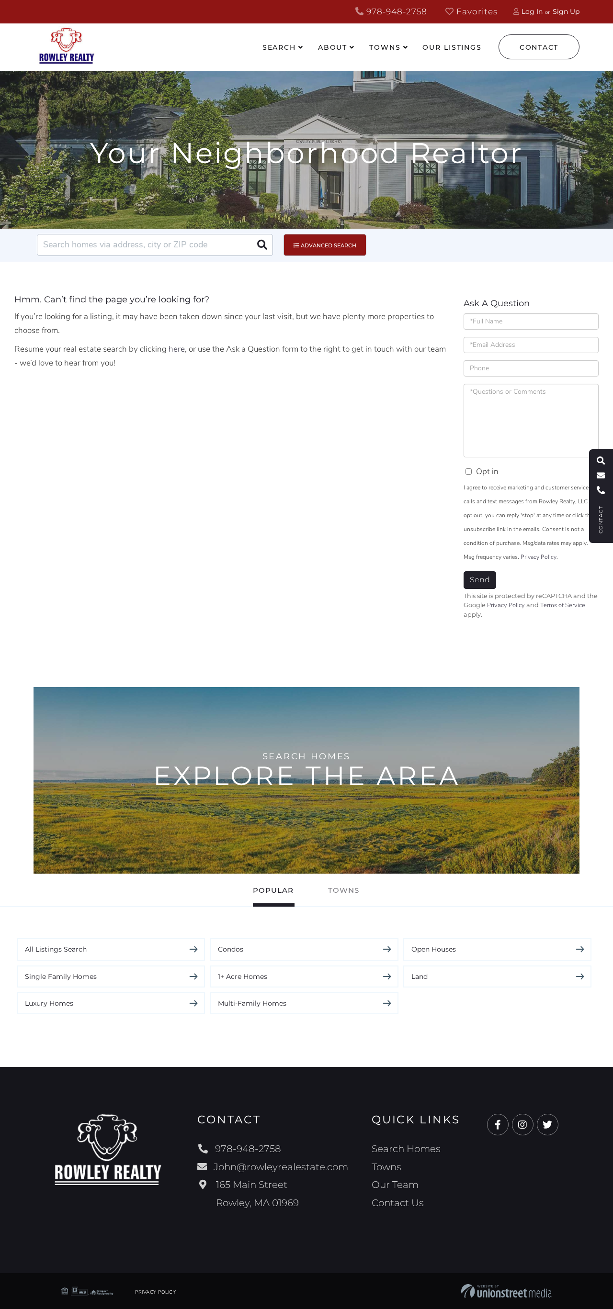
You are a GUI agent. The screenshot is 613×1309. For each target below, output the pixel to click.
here (177, 349)
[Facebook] (498, 1125)
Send (480, 579)
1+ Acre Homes (242, 976)
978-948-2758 (395, 11)
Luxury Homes (49, 1003)
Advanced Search (328, 245)
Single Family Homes (61, 976)
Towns (343, 890)
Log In (532, 11)
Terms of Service (562, 605)
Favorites (476, 11)
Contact (539, 47)
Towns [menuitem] (384, 47)
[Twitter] (547, 1125)
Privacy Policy (538, 557)
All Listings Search (56, 949)
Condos (230, 949)
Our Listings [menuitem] (452, 47)
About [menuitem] (332, 47)
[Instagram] (522, 1125)
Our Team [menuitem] (395, 1184)
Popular (273, 890)
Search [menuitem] (279, 47)
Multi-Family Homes (252, 1003)
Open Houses (433, 949)
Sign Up (566, 11)
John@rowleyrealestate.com (281, 1167)
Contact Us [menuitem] (398, 1203)
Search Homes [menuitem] (406, 1148)
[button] (261, 244)
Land (419, 976)
